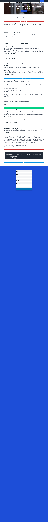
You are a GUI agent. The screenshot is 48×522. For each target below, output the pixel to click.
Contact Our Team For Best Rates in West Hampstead (24, 78)
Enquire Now (24, 164)
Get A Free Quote (24, 162)
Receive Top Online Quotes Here (24, 21)
